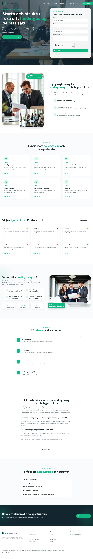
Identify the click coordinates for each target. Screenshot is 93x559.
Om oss (43, 3)
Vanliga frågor (53, 539)
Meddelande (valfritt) (57, 34)
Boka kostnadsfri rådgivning (11, 37)
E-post (54, 28)
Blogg (78, 3)
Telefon (54, 23)
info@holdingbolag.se (77, 534)
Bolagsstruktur (32, 537)
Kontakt (72, 3)
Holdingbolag (32, 534)
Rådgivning (32, 541)
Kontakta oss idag (82, 516)
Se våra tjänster (29, 37)
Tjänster (49, 3)
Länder (55, 3)
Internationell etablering (35, 539)
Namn (54, 17)
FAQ (67, 3)
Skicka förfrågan (58, 50)
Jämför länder (83, 220)
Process (62, 3)
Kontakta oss (86, 3)
